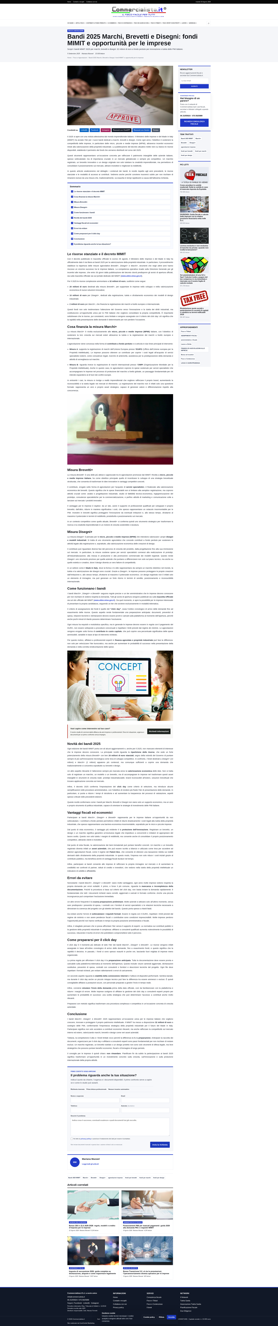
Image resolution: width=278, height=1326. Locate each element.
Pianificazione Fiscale (188, 1307)
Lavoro (184, 23)
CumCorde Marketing (87, 1323)
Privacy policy (118, 1307)
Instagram (105, 130)
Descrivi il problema (78, 1116)
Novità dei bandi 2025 (82, 218)
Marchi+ (85, 1178)
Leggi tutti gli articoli (90, 1164)
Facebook (94, 130)
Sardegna (192, 23)
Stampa (156, 130)
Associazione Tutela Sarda (190, 1304)
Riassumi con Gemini (141, 130)
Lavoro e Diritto (186, 344)
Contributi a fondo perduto (96, 23)
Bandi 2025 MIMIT (74, 1178)
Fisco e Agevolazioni (80, 57)
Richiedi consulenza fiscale (194, 123)
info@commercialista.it (76, 1297)
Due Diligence (185, 1311)
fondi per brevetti (131, 1178)
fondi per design (158, 1178)
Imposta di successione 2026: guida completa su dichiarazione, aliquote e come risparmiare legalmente (92, 1272)
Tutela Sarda (185, 1301)
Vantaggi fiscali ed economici (85, 223)
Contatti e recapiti (78, 2)
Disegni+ (103, 1178)
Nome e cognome (77, 1096)
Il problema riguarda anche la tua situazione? (91, 244)
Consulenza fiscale (154, 1297)
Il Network (184, 1297)
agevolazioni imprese (115, 1178)
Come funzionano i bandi (83, 212)
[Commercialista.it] (139, 12)
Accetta (171, 1317)
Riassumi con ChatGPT (121, 130)
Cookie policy (149, 1317)
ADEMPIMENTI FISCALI (189, 336)
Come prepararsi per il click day (86, 234)
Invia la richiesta (160, 1145)
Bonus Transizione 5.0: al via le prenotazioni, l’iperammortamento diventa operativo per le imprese (146, 1272)
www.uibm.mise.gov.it (131, 276)
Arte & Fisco (80, 23)
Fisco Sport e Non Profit (171, 23)
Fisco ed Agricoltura (141, 23)
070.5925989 (197, 116)
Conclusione (77, 239)
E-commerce (112, 23)
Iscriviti (194, 86)
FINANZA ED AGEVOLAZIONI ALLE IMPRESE (193, 349)
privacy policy (86, 1139)
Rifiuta (161, 1317)
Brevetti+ (94, 1178)
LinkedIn (84, 130)
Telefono (74, 1106)
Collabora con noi (91, 2)
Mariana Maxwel (87, 53)
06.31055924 (185, 116)
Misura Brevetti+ (79, 202)
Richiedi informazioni (159, 731)
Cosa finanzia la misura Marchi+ (86, 197)
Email (123, 1096)
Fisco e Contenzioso (125, 23)
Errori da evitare (79, 228)
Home (69, 2)
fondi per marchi (145, 1178)
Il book (149, 1307)
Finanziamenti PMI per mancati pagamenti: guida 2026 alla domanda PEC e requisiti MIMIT (146, 1227)
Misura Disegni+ (79, 207)
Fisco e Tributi (156, 23)
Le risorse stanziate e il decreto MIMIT (88, 191)
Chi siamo (70, 23)
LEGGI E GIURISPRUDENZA (190, 363)
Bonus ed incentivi (187, 355)
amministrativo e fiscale (189, 340)
